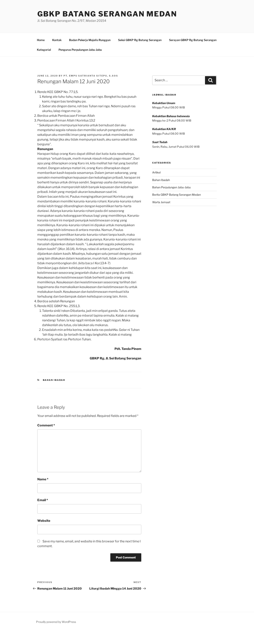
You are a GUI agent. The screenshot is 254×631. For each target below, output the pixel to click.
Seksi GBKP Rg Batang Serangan (140, 40)
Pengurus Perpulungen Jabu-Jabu (80, 49)
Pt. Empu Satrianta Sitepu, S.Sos (91, 75)
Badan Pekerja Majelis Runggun (90, 40)
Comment (46, 425)
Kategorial (44, 49)
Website (43, 521)
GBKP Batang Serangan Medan (107, 14)
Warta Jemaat (161, 202)
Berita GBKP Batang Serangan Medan (176, 194)
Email (42, 500)
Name (42, 479)
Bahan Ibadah (54, 380)
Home (41, 40)
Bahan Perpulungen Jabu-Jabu (171, 187)
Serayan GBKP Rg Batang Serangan (192, 40)
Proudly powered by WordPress (56, 621)
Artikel (156, 172)
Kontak (57, 40)
